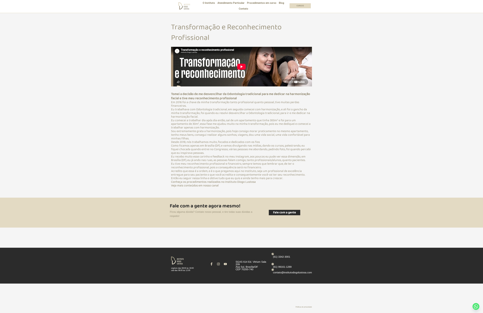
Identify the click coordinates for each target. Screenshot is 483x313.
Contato (243, 8)
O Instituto (209, 2)
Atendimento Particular (231, 2)
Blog (281, 2)
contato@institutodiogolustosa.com (292, 272)
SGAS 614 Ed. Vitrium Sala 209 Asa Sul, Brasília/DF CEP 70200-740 (251, 265)
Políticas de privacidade (304, 307)
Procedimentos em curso (261, 2)
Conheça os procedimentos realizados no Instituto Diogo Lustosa (213, 182)
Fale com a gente (284, 212)
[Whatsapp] (476, 306)
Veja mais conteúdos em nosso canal (195, 185)
